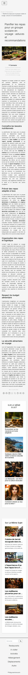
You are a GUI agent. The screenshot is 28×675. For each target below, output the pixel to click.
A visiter (14, 650)
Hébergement (14, 658)
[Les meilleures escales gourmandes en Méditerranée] (14, 609)
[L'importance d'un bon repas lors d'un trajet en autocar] (14, 557)
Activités (14, 654)
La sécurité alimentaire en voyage (12, 75)
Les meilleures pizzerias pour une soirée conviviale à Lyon (13, 594)
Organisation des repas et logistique (13, 71)
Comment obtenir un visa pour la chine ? (13, 503)
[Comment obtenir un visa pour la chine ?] (14, 492)
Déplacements (14, 662)
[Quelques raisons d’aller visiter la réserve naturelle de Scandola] (14, 444)
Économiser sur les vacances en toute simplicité (11, 431)
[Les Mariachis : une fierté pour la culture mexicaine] (14, 469)
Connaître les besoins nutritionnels (13, 67)
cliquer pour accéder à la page (11, 278)
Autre (14, 666)
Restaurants (9, 12)
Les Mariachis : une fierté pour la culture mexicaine (14, 480)
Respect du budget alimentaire (12, 73)
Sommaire (13, 65)
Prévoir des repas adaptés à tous (12, 69)
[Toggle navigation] (4, 3)
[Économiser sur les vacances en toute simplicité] (14, 420)
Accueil (3, 12)
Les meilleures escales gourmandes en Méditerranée (12, 620)
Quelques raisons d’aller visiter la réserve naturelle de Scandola (14, 456)
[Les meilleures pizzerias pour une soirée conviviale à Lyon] (14, 583)
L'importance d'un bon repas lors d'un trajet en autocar (13, 567)
